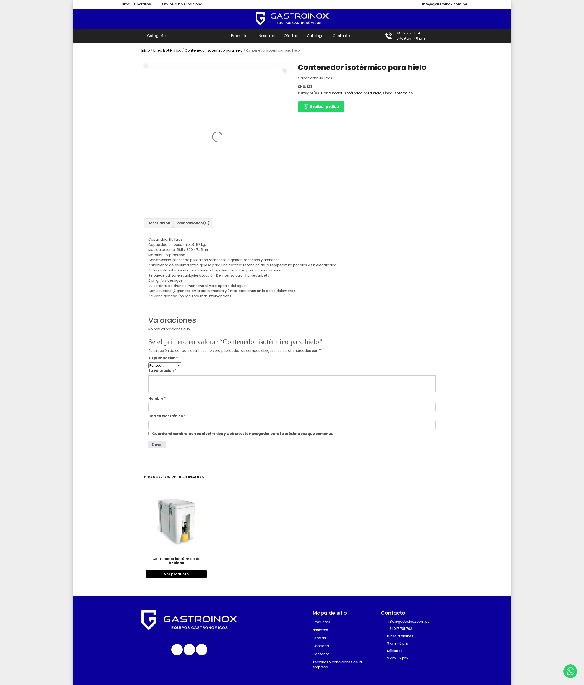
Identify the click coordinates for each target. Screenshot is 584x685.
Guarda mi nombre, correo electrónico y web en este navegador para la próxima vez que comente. (242, 433)
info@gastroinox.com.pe (444, 4)
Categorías (157, 35)
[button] (321, 106)
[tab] (159, 223)
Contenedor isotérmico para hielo (214, 50)
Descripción (158, 223)
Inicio (145, 50)
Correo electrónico (166, 416)
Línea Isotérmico (167, 50)
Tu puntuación (163, 358)
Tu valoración (162, 370)
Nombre (157, 398)
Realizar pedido (324, 106)
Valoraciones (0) (192, 223)
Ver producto (176, 574)
